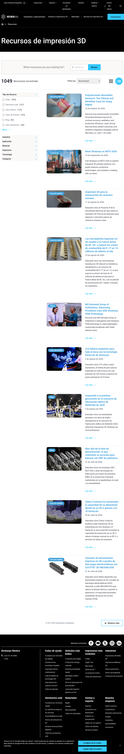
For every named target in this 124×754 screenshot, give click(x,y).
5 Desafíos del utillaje (73, 659)
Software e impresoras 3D (57, 17)
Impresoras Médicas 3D (112, 663)
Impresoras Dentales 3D (113, 657)
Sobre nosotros (111, 706)
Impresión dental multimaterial (51, 670)
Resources (38, 3)
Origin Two (89, 662)
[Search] (121, 6)
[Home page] (1, 24)
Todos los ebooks (51, 689)
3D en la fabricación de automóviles (73, 684)
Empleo (108, 717)
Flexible (68, 706)
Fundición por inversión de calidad (53, 657)
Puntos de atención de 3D (53, 721)
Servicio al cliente (91, 730)
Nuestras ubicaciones (113, 713)
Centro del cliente (109, 6)
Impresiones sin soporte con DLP (51, 684)
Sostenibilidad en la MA (53, 716)
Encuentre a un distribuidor (90, 711)
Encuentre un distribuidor (66, 6)
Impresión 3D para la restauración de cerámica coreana (98, 195)
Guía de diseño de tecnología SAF (51, 677)
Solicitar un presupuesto (90, 717)
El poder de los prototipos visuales (52, 663)
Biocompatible (70, 710)
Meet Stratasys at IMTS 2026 (101, 151)
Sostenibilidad (110, 724)
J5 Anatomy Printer (92, 673)
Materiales (75, 17)
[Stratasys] (9, 16)
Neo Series (89, 666)
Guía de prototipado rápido (72, 670)
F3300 (87, 659)
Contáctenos (110, 709)
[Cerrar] (120, 745)
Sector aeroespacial (112, 673)
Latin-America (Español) (13, 3)
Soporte (52, 3)
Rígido (67, 703)
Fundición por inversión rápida (53, 704)
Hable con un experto (93, 723)
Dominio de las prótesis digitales (53, 728)
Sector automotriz (112, 669)
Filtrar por (71, 81)
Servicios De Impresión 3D (93, 17)
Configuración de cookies (92, 743)
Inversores (109, 727)
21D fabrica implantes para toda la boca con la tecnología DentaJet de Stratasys (101, 352)
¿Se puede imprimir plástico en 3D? (72, 690)
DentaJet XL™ (90, 669)
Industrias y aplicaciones (34, 17)
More (4, 130)
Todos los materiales (73, 713)
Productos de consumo (114, 676)
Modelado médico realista (71, 677)
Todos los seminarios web (53, 734)
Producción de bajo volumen (72, 663)
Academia (109, 720)
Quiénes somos (94, 4)
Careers (81, 3)
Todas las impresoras (93, 677)
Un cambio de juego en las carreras (53, 711)
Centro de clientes (91, 726)
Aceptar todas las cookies (92, 749)
